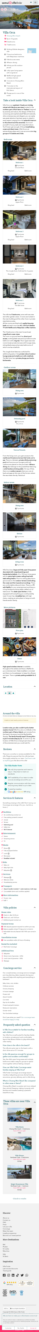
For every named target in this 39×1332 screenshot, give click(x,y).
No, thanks (21, 1328)
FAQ (4, 1222)
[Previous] (16, 26)
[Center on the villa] (13, 693)
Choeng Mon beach (13, 36)
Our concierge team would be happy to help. (19, 1018)
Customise (8, 1328)
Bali (4, 1244)
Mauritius (6, 1251)
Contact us (6, 1220)
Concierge (6, 1229)
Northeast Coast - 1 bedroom (19, 1186)
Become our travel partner (12, 1235)
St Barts (5, 1256)
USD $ (5, 1308)
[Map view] (9, 693)
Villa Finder (7, 1266)
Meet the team (8, 1231)
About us (6, 1218)
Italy (4, 1254)
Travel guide (7, 1271)
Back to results (20, 1198)
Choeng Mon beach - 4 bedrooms (19, 1129)
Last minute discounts (10, 1269)
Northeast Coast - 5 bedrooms (19, 1157)
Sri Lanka (6, 1249)
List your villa (7, 1227)
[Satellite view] (6, 693)
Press (4, 1225)
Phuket (5, 1247)
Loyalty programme (9, 1233)
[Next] (22, 26)
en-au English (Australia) (18, 1308)
